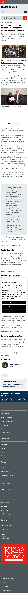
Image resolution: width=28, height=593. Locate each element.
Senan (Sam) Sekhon (16, 364)
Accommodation (11, 472)
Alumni (9, 456)
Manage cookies (11, 590)
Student (4, 375)
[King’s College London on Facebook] (2, 399)
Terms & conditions (12, 571)
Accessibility (10, 586)
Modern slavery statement (13, 578)
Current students (11, 449)
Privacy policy (10, 575)
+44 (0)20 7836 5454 (6, 526)
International (10, 426)
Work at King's (11, 511)
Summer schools (11, 429)
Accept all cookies (14, 311)
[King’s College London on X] (6, 399)
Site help (9, 582)
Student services (11, 468)
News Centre (10, 495)
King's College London (9, 7)
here (7, 241)
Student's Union (11, 503)
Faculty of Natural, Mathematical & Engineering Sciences (13, 385)
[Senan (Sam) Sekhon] (6, 365)
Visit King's (10, 507)
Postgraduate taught (12, 418)
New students (11, 445)
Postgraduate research (13, 422)
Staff (8, 453)
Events (9, 499)
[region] (14, 296)
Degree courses (11, 414)
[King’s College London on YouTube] (19, 399)
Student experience (12, 433)
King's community (11, 514)
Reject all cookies (14, 306)
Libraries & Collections (13, 476)
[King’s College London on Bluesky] (24, 399)
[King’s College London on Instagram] (11, 399)
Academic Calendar (12, 484)
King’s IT (9, 480)
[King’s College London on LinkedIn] (15, 399)
